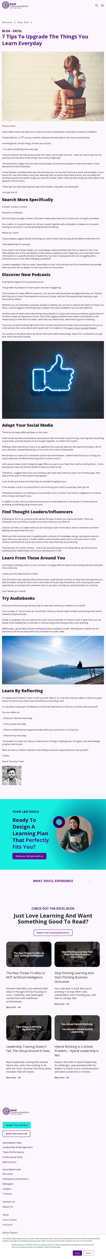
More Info (11, 1007)
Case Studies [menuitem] (10, 1219)
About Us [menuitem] (8, 1206)
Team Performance (13, 1152)
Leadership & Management (18, 1147)
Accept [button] (77, 1253)
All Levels (8, 1173)
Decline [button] (88, 1253)
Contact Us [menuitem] (9, 1201)
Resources (7, 22)
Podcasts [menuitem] (8, 1224)
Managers (8, 1183)
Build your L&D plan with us (29, 856)
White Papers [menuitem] (10, 1232)
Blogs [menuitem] (6, 1214)
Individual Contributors (16, 1178)
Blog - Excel (23, 22)
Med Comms (9, 1162)
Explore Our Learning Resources (53, 932)
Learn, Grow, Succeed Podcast (81, 328)
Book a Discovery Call (16, 1133)
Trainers (7, 1193)
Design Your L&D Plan (16, 1125)
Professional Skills (13, 1157)
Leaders (7, 1188)
